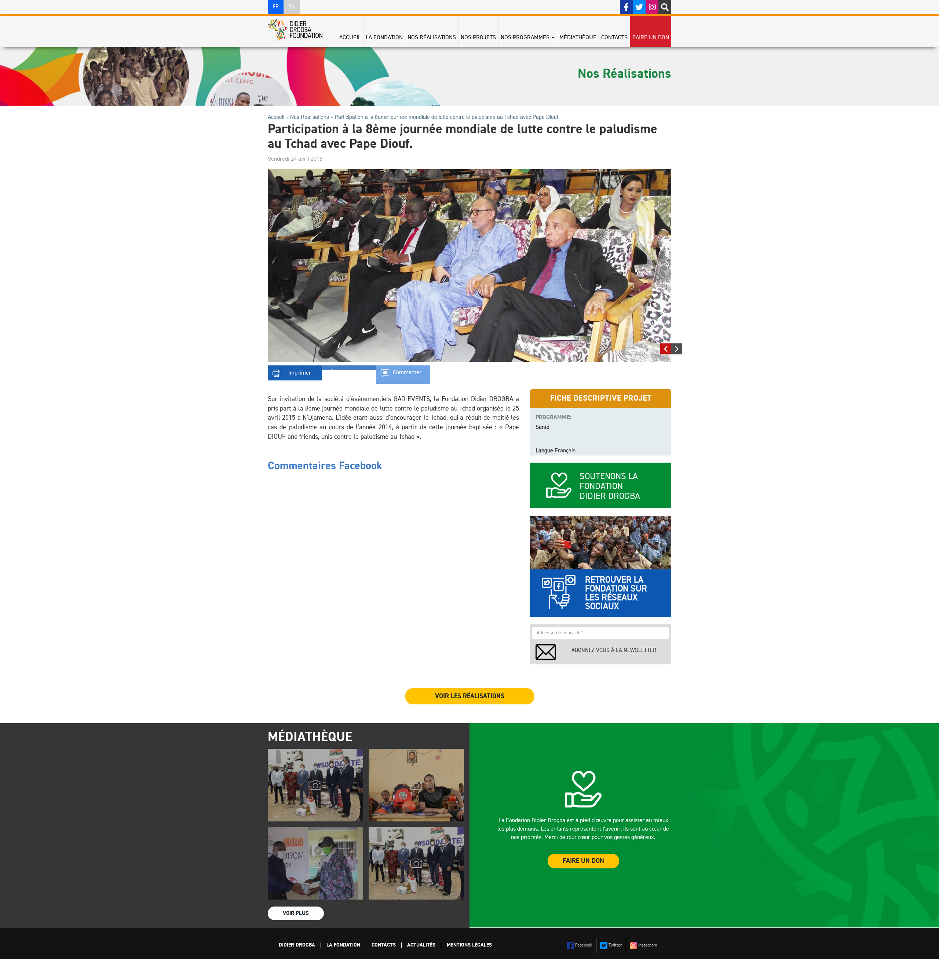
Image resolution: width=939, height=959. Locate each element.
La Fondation (384, 38)
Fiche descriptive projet (600, 398)
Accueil (350, 38)
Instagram (647, 945)
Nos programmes (526, 38)
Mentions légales (469, 945)
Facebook (583, 945)
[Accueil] (298, 30)
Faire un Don (583, 861)
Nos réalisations (432, 38)
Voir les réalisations (469, 696)
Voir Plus (296, 913)
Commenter (407, 373)
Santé (542, 427)
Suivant (676, 347)
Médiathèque (577, 38)
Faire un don (650, 38)
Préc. (665, 347)
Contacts (614, 38)
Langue (544, 451)
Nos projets (478, 38)
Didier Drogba (297, 945)
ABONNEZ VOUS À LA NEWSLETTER (613, 650)
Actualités (421, 945)
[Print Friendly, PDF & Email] (295, 371)
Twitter (614, 945)
